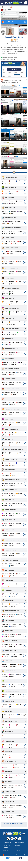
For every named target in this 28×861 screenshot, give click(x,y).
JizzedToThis (20, 125)
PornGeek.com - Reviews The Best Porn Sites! (16, 850)
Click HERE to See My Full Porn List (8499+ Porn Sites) (13, 824)
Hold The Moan (6, 139)
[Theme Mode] (8, 838)
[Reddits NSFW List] (25, 80)
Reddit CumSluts (6, 153)
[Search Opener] (25, 2)
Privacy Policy (19, 842)
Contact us (7, 842)
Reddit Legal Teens (20, 153)
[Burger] (2, 3)
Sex (20, 167)
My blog (20, 839)
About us (6, 845)
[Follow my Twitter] (16, 838)
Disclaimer (18, 845)
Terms (6, 847)
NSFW (20, 96)
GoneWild (6, 96)
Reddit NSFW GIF (6, 111)
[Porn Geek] (14, 2)
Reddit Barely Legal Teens (6, 125)
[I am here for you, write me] (12, 838)
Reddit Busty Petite (20, 139)
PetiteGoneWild (6, 167)
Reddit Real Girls (20, 111)
